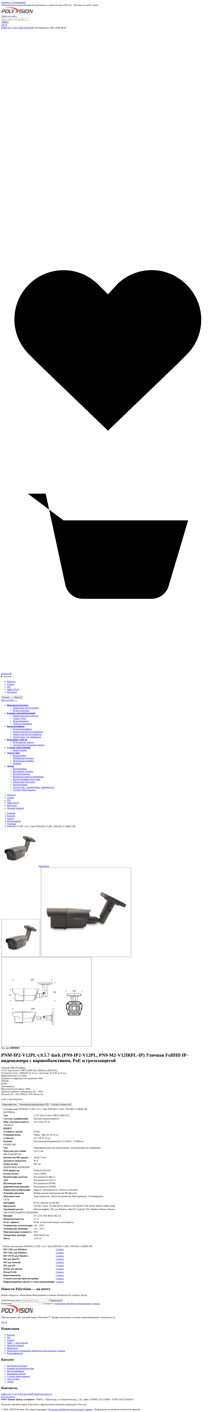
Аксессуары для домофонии (27, 737)
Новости (11, 681)
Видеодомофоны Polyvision (26, 779)
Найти (5, 22)
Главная (11, 813)
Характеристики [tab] (9, 1104)
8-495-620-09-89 (26, 27)
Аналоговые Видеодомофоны (28, 731)
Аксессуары (13, 753)
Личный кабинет (15, 808)
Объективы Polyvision (24, 782)
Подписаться (56, 1300)
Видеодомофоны (16, 726)
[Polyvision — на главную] (17, 13)
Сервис (10, 684)
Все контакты (8, 1397)
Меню (18, 697)
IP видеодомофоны (22, 729)
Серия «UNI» (19, 718)
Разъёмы (17, 763)
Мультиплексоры (21, 774)
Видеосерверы (20, 784)
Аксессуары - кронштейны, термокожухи (33, 787)
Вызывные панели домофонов (28, 776)
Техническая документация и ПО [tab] (34, 1104)
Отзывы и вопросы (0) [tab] (61, 1104)
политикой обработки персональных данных (77, 1303)
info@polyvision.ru (43, 1394)
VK (3, 25)
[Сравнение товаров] (108, 242)
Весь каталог (9, 700)
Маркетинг (12, 1348)
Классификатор (15, 1353)
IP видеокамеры (21, 721)
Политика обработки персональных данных (70, 1409)
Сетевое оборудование (19, 747)
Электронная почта (11, 1300)
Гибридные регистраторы (26, 708)
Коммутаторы (20, 750)
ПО (9, 687)
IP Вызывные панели (23, 742)
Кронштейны (19, 755)
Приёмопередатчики (23, 758)
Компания (6, 1303)
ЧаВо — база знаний (17, 1343)
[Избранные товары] (108, 456)
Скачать (60, 1249)
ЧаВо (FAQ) (13, 689)
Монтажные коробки (23, 761)
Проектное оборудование (25, 716)
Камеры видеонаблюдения (21, 713)
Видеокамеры (20, 768)
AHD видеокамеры (22, 723)
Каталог (9, 676)
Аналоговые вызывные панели (28, 745)
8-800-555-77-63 (9, 27)
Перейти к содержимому (13, 2)
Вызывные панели (17, 739)
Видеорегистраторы (17, 705)
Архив (10, 766)
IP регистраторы (21, 710)
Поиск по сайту (9, 16)
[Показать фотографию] (20, 938)
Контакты (12, 692)
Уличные (11, 823)
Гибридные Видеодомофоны (27, 734)
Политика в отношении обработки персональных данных (36, 1350)
